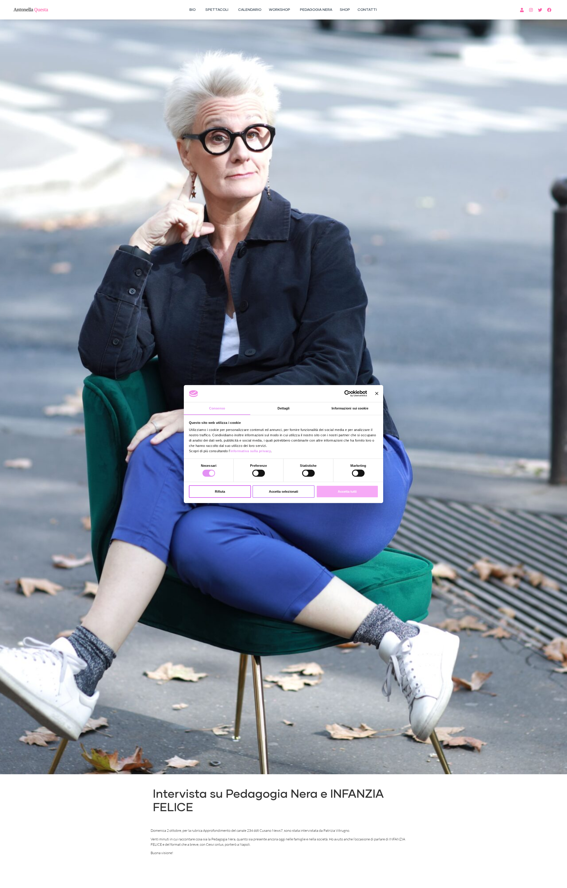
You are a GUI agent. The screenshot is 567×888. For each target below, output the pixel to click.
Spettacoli (216, 10)
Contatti (367, 10)
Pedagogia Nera (316, 10)
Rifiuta (220, 491)
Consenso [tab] (217, 408)
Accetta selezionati (283, 491)
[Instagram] (531, 10)
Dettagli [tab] (284, 408)
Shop (345, 10)
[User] (522, 10)
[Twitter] (540, 10)
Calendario (249, 10)
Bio (192, 10)
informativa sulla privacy (250, 451)
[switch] (258, 473)
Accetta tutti (347, 491)
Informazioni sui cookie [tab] (350, 408)
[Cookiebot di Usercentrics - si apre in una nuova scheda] (347, 393)
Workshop (279, 10)
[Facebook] (549, 10)
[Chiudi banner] (376, 393)
